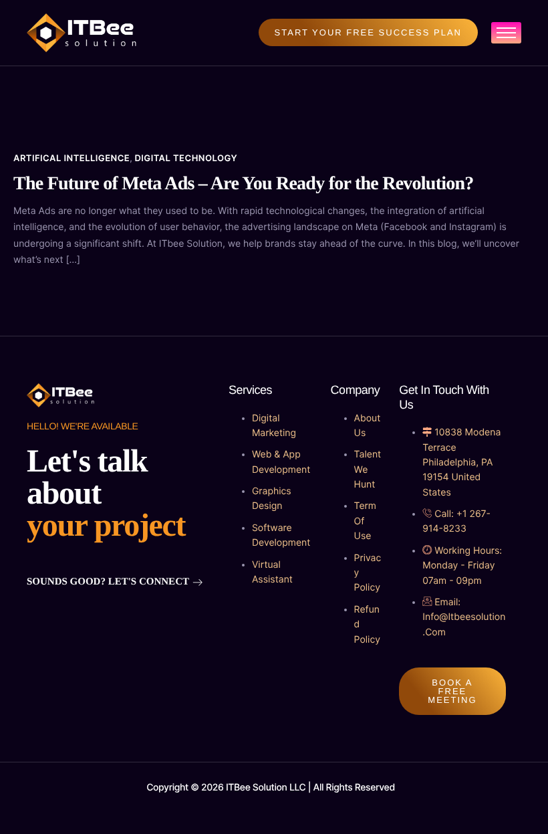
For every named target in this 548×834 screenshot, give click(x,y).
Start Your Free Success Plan (368, 32)
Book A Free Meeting (452, 691)
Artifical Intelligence (71, 158)
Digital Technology (185, 158)
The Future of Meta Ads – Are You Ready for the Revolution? (243, 183)
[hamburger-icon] (506, 32)
